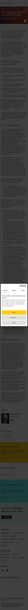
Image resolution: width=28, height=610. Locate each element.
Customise (13, 317)
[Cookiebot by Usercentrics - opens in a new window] (19, 286)
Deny (14, 322)
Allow (14, 312)
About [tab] (23, 290)
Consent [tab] (5, 290)
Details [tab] (14, 290)
